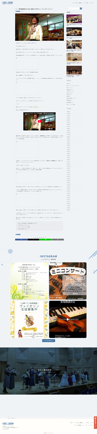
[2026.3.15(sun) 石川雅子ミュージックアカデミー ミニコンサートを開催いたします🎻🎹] (67, 281)
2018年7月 (68, 170)
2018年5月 (68, 174)
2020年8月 (68, 138)
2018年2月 (68, 180)
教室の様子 (69, 100)
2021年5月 (68, 130)
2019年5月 (68, 155)
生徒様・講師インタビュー (72, 98)
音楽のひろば (18, 11)
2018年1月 (68, 182)
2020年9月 (68, 136)
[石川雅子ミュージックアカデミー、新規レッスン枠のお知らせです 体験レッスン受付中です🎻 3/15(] (29, 319)
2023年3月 (68, 119)
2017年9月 (68, 186)
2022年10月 (68, 124)
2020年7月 (68, 140)
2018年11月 (68, 163)
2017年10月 (68, 184)
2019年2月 (68, 159)
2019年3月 (68, 157)
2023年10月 (68, 113)
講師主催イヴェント (71, 89)
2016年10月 (68, 203)
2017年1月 (68, 201)
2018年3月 (68, 178)
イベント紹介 (86, 422)
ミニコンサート (70, 87)
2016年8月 (68, 207)
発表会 (69, 96)
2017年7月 (68, 191)
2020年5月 (68, 145)
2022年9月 (68, 126)
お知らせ (69, 83)
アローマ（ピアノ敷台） (72, 104)
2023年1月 (68, 122)
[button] (21, 239)
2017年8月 (68, 189)
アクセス (91, 422)
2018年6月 (68, 172)
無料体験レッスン (81, 425)
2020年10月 (68, 134)
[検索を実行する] (81, 8)
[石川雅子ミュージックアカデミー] (7, 2)
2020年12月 (68, 132)
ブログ (75, 425)
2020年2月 (68, 147)
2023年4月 (68, 117)
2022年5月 (68, 128)
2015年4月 (68, 209)
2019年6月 (68, 153)
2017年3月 (68, 197)
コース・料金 (76, 422)
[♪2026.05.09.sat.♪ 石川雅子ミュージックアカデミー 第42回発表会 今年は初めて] (29, 281)
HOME (71, 422)
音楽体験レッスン (70, 102)
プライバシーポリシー (89, 425)
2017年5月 (68, 195)
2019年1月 (68, 161)
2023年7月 (68, 115)
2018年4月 (68, 176)
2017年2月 (68, 199)
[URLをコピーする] (58, 239)
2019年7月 (68, 151)
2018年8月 (68, 168)
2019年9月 (68, 149)
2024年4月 (68, 111)
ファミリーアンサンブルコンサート (73, 85)
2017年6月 (68, 193)
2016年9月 (68, 205)
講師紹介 (81, 422)
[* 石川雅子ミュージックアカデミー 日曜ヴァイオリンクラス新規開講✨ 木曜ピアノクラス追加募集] (67, 319)
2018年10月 (68, 165)
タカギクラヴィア (70, 91)
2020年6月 (68, 143)
